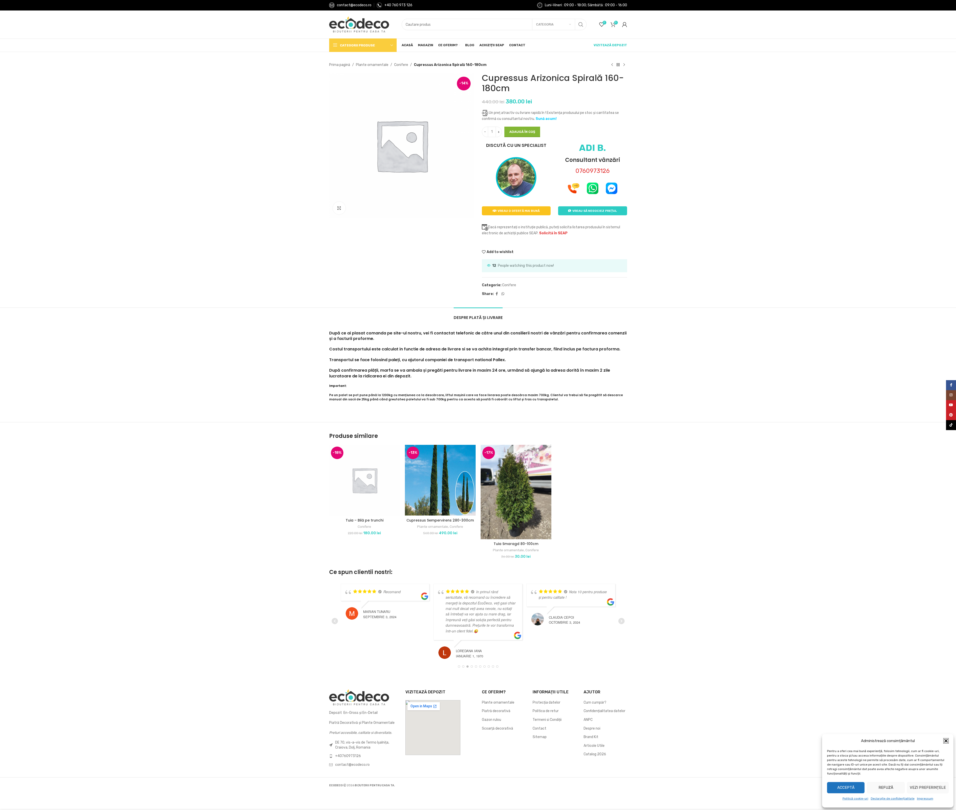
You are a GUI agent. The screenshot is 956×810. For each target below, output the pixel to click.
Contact (539, 728)
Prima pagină (339, 65)
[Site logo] (359, 24)
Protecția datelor (546, 702)
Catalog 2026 (595, 754)
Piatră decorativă (496, 711)
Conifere (401, 65)
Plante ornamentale (372, 65)
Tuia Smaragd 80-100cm (516, 543)
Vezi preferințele (928, 787)
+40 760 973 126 (398, 5)
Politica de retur (546, 711)
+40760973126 (348, 756)
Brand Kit (591, 737)
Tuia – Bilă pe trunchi (364, 520)
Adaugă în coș (522, 132)
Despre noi (592, 728)
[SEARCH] (581, 24)
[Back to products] (618, 65)
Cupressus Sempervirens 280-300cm (440, 520)
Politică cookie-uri (855, 798)
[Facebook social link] (497, 293)
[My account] (625, 24)
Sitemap (540, 737)
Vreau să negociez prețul (594, 211)
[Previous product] (612, 65)
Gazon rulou (491, 720)
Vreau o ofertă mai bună (519, 211)
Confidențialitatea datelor (604, 711)
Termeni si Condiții (547, 720)
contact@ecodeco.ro (354, 5)
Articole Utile (594, 746)
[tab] (478, 315)
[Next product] (624, 65)
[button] (946, 740)
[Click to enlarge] (339, 208)
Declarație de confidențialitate (893, 798)
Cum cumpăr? (595, 702)
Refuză (886, 787)
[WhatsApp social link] (503, 293)
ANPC (588, 720)
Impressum (925, 798)
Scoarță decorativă (497, 728)
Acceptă (846, 787)
